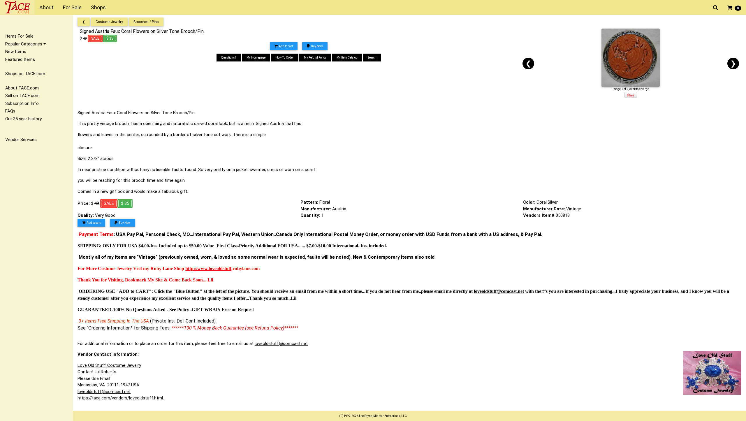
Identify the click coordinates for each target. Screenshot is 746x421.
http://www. (197, 268)
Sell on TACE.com (22, 95)
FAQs (10, 111)
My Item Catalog (347, 57)
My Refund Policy (315, 57)
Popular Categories (24, 44)
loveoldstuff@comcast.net (281, 343)
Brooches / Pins (146, 22)
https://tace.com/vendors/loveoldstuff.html (120, 398)
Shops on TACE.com (25, 73)
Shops (98, 7)
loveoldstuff (220, 268)
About (46, 7)
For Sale (72, 7)
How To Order (285, 57)
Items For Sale (19, 36)
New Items (15, 51)
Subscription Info (22, 103)
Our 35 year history (23, 118)
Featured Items (20, 59)
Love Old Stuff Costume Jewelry (109, 365)
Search (372, 57)
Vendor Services (21, 139)
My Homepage (256, 57)
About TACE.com (22, 88)
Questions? (228, 57)
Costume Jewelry (109, 22)
